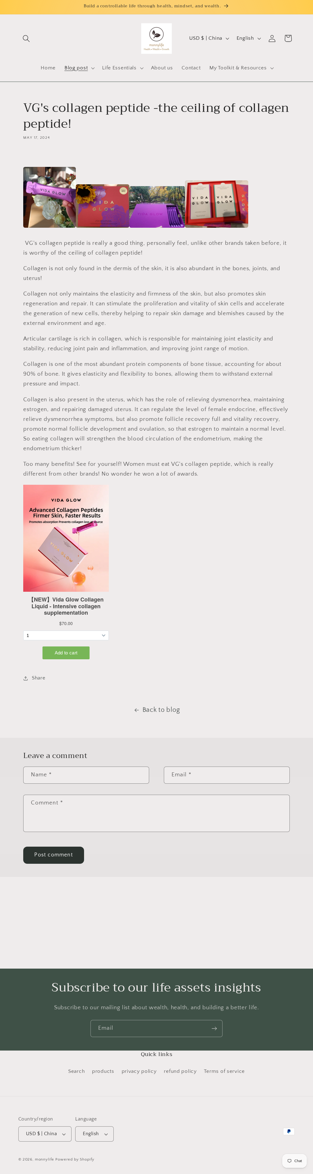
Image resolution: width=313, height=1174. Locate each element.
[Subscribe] (214, 1028)
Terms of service (224, 1071)
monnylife (44, 1159)
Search (76, 1071)
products (103, 1071)
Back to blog (161, 710)
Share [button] (38, 678)
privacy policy (139, 1071)
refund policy (180, 1071)
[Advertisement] (156, 923)
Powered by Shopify (74, 1159)
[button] (26, 38)
